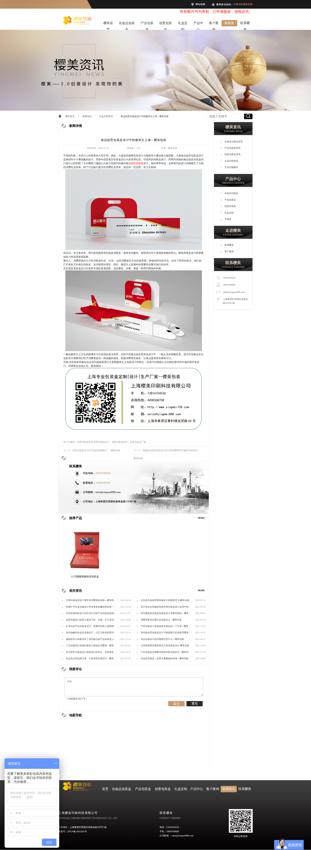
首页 (105, 789)
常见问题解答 (231, 167)
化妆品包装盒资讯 (233, 141)
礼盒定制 (183, 23)
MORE (201, 518)
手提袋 (227, 219)
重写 (194, 703)
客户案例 (214, 23)
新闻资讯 (229, 23)
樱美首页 (108, 23)
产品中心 (198, 23)
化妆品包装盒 (127, 23)
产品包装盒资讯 (232, 148)
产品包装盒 (147, 23)
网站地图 (200, 4)
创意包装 (136, 163)
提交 (176, 703)
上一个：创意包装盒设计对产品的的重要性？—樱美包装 (91, 450)
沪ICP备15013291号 (77, 831)
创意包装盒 (165, 23)
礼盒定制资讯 (106, 116)
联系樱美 (245, 23)
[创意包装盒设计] (133, 249)
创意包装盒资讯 (232, 154)
